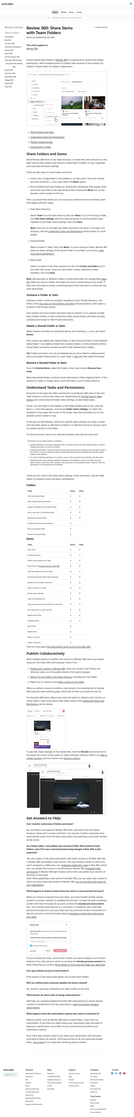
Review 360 (9, 50)
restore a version (71, 758)
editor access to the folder (71, 682)
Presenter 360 (10, 73)
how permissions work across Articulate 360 (68, 647)
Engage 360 (9, 80)
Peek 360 (8, 87)
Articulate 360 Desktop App (14, 65)
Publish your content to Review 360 (47, 668)
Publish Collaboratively (41, 142)
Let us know (39, 1042)
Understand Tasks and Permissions (47, 137)
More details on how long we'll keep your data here (80, 965)
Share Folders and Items (42, 132)
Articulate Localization (13, 47)
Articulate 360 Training (13, 60)
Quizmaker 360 (10, 77)
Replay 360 (9, 83)
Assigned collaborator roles (74, 865)
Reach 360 (9, 53)
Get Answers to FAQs (40, 147)
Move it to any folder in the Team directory (51, 677)
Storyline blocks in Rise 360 (49, 566)
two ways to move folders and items (57, 303)
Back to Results (101, 27)
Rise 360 (8, 40)
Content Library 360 (12, 57)
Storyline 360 (10, 43)
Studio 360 (9, 70)
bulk (76, 356)
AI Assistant (9, 37)
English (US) (11, 1075)
